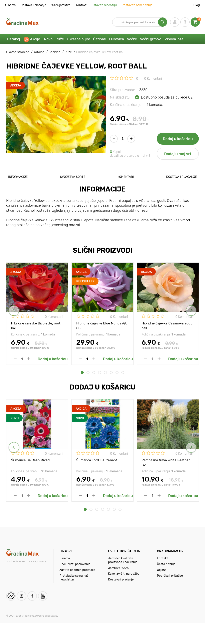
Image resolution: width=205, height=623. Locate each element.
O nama (10, 5)
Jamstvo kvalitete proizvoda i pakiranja (122, 560)
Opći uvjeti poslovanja (74, 564)
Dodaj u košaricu (178, 138)
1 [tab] (82, 372)
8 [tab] (122, 372)
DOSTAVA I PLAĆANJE (181, 177)
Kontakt (80, 5)
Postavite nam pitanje (137, 5)
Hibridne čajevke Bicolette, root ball (35, 325)
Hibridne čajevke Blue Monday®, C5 (101, 325)
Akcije (35, 39)
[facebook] (32, 596)
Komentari (126, 177)
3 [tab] (93, 372)
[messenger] (11, 596)
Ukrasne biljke (78, 39)
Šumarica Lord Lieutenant (96, 460)
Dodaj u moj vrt (177, 153)
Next (191, 310)
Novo (48, 39)
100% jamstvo (60, 5)
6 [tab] (111, 372)
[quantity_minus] (15, 358)
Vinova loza (174, 39)
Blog (196, 5)
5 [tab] (105, 372)
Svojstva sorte (72, 177)
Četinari (99, 39)
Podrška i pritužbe (170, 575)
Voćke (132, 39)
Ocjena (161, 570)
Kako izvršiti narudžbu (124, 573)
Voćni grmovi (151, 39)
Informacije (18, 177)
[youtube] (42, 596)
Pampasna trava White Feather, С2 (166, 462)
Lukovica (116, 39)
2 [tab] (87, 372)
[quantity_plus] (28, 358)
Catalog (13, 39)
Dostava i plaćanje (33, 5)
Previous (14, 310)
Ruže (59, 39)
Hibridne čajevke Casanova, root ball (167, 325)
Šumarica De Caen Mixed (30, 460)
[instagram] (21, 596)
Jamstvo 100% (118, 568)
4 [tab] (99, 372)
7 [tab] (117, 372)
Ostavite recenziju (104, 5)
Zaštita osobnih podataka (77, 570)
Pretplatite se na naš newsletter (73, 577)
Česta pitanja (166, 564)
